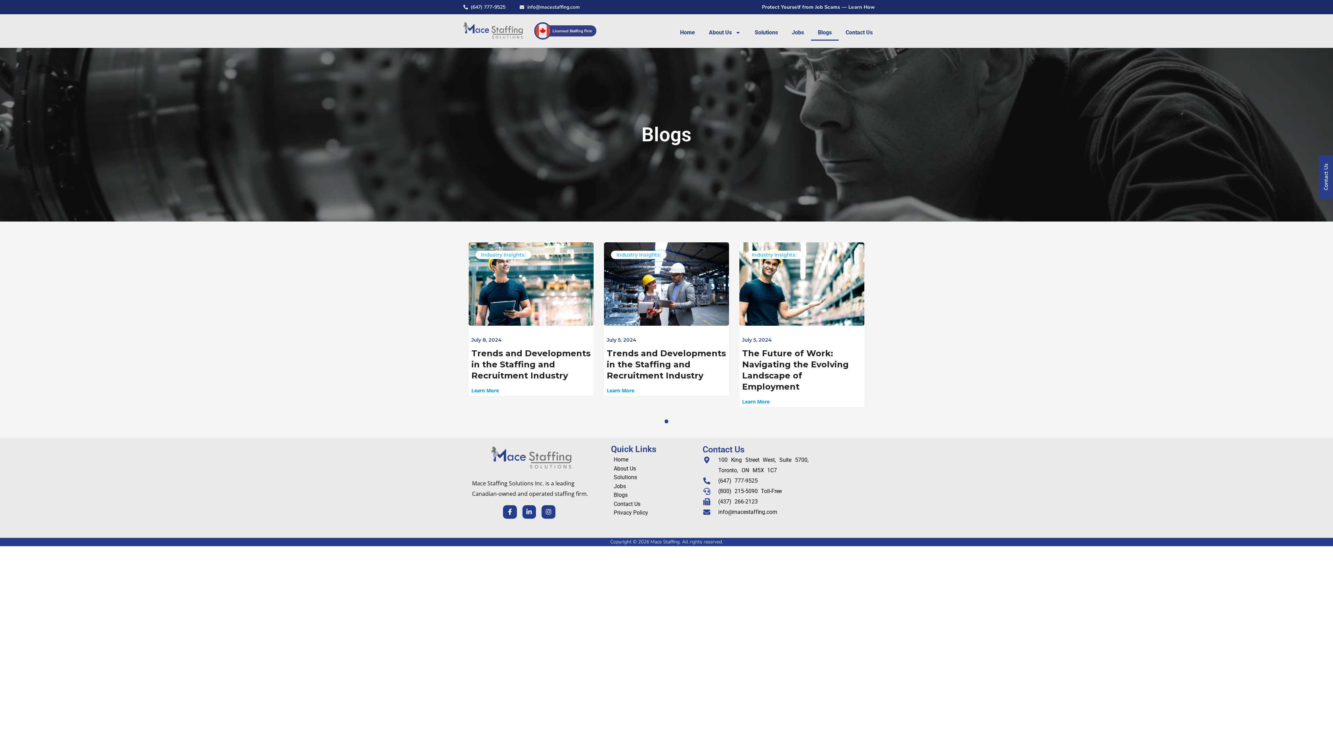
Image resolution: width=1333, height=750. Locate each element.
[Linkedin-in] (529, 512)
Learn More (485, 390)
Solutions (766, 32)
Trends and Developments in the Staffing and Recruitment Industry (530, 364)
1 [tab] (667, 421)
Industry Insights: (503, 255)
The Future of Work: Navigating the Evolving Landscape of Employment (795, 370)
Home (687, 32)
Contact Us (859, 32)
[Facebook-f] (510, 512)
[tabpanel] (531, 319)
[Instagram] (548, 512)
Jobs (798, 32)
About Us (720, 32)
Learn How (861, 7)
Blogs (825, 32)
